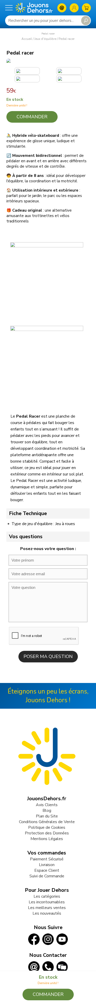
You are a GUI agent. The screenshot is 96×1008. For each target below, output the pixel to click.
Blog (46, 810)
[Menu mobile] (9, 8)
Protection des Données (47, 833)
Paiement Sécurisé (46, 859)
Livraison (47, 865)
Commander (32, 117)
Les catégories (47, 896)
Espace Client (46, 870)
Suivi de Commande (46, 876)
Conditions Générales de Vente (47, 822)
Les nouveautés (47, 913)
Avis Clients (47, 805)
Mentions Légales (46, 839)
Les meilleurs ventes (47, 908)
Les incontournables (47, 902)
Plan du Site (47, 816)
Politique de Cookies (46, 827)
